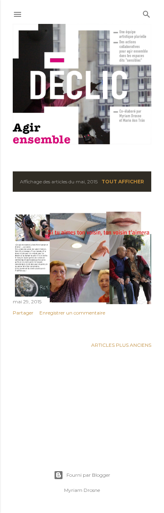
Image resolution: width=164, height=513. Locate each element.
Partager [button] (23, 313)
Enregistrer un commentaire (72, 313)
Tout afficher (123, 182)
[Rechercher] (146, 12)
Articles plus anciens (121, 345)
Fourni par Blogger (88, 475)
